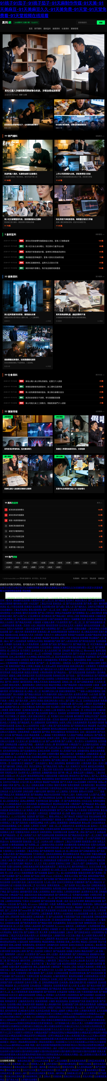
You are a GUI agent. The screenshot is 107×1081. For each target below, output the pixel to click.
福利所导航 (25, 960)
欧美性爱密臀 (17, 898)
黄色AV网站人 (68, 988)
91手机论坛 (95, 970)
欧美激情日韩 (61, 835)
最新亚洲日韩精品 (96, 766)
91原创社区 (42, 813)
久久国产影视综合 (80, 663)
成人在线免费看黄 (69, 872)
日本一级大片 (6, 600)
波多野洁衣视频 (35, 688)
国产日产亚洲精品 (81, 706)
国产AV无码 (77, 703)
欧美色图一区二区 (21, 1063)
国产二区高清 (11, 910)
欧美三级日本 (13, 869)
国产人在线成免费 (18, 641)
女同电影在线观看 (37, 1007)
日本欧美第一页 (40, 916)
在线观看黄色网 (60, 985)
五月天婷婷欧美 (76, 719)
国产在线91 (33, 760)
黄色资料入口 (52, 957)
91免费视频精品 (41, 988)
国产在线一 (71, 675)
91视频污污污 (78, 919)
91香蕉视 (78, 625)
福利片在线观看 (29, 613)
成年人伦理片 (52, 954)
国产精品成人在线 (20, 735)
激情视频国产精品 (17, 666)
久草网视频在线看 (68, 757)
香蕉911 (67, 619)
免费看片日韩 (74, 991)
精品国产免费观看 (51, 782)
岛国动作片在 (68, 825)
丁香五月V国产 (78, 863)
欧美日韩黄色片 (75, 910)
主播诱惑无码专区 (26, 1001)
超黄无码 (70, 926)
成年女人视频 (73, 616)
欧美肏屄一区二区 (45, 898)
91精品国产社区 (16, 894)
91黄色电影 (86, 763)
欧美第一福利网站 (56, 1073)
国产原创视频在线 (85, 675)
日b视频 (22, 772)
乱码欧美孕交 (17, 763)
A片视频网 (87, 813)
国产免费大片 (70, 979)
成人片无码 (18, 926)
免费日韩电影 (71, 669)
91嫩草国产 (56, 966)
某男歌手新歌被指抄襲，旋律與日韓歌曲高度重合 (45, 252)
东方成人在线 (83, 747)
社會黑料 (65, 28)
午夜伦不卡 (48, 634)
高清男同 (90, 1007)
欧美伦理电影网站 (67, 691)
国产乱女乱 (22, 904)
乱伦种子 (70, 600)
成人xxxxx (33, 904)
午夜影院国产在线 (72, 916)
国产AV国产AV (20, 616)
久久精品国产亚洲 (76, 1070)
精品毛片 (29, 863)
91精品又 (26, 963)
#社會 (26, 563)
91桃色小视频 (87, 998)
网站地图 (26, 590)
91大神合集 (73, 728)
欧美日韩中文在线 (72, 1076)
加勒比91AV (28, 998)
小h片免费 (93, 694)
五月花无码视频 (42, 838)
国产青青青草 (50, 991)
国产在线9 (36, 703)
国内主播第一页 (56, 800)
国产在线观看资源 (19, 688)
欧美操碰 (60, 941)
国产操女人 (85, 775)
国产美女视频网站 (97, 819)
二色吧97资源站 (35, 700)
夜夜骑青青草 (30, 631)
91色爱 (52, 904)
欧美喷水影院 (59, 697)
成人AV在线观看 (21, 985)
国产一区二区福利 (65, 628)
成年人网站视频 (12, 916)
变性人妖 (69, 606)
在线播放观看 (70, 844)
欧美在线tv (88, 904)
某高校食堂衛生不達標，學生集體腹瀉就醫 (42, 398)
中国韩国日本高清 (27, 663)
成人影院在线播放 (15, 653)
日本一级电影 (23, 825)
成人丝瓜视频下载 (52, 650)
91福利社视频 (40, 791)
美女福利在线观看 (94, 963)
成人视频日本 (13, 650)
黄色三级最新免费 (41, 966)
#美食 (50, 567)
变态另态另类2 (90, 910)
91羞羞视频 (36, 732)
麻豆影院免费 (92, 957)
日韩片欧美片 (52, 1063)
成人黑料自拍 (72, 851)
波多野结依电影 (12, 638)
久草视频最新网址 (97, 738)
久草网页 (35, 825)
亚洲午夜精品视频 (92, 857)
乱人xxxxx (60, 926)
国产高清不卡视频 (28, 719)
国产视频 (63, 998)
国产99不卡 (90, 832)
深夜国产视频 (6, 982)
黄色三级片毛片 (67, 753)
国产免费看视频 (47, 851)
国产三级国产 (91, 788)
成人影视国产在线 (68, 750)
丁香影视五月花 (63, 866)
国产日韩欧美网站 (87, 851)
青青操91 (50, 995)
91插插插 (17, 885)
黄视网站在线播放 (8, 760)
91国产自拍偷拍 (55, 619)
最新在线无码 (99, 1063)
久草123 (101, 923)
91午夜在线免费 (29, 804)
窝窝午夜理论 (57, 891)
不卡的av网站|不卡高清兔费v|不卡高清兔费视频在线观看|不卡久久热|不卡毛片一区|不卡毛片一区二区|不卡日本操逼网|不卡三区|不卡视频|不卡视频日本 (53, 1029)
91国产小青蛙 (46, 725)
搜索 (101, 23)
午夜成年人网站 (69, 966)
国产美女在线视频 (39, 713)
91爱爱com (10, 775)
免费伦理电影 (73, 785)
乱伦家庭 (17, 644)
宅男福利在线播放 (80, 894)
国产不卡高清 (66, 782)
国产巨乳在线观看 (77, 672)
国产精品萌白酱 (32, 929)
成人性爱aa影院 (48, 666)
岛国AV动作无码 (65, 694)
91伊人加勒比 (50, 822)
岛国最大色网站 (73, 951)
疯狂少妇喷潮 (30, 898)
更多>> (99, 503)
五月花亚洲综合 (93, 760)
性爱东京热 (58, 769)
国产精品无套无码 (63, 879)
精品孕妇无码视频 (52, 794)
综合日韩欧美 (78, 656)
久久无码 (59, 970)
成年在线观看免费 (87, 1004)
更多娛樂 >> (100, 277)
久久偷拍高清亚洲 (13, 804)
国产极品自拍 (59, 951)
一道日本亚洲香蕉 (32, 628)
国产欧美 (98, 735)
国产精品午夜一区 (81, 644)
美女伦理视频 (6, 603)
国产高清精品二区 (8, 619)
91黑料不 (48, 951)
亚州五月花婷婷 (41, 1060)
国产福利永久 (80, 606)
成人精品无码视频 (89, 631)
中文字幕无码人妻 (98, 644)
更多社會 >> (100, 375)
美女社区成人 (6, 888)
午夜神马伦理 (32, 976)
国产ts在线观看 (56, 916)
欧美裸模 (84, 638)
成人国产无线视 (18, 879)
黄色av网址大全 (20, 678)
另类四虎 (57, 653)
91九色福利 (5, 879)
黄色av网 (86, 822)
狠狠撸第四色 (13, 1007)
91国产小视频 (83, 929)
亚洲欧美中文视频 (26, 1010)
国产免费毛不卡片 (45, 970)
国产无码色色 (21, 822)
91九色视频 (91, 653)
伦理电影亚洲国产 (23, 738)
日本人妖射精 (20, 797)
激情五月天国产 (92, 716)
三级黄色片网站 (47, 844)
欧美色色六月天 (26, 634)
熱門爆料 (38, 28)
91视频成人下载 (7, 822)
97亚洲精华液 (34, 616)
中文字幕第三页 (12, 716)
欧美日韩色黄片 (77, 666)
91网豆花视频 (90, 710)
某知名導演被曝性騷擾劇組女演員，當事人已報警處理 (47, 241)
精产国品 (83, 876)
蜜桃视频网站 (67, 829)
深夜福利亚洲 (46, 935)
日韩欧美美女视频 (30, 866)
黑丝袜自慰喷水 (10, 913)
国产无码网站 (33, 913)
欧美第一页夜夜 (22, 625)
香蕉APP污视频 (86, 791)
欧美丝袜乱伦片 (22, 1067)
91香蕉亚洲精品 (36, 822)
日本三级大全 (28, 847)
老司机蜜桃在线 (16, 691)
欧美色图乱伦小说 (17, 810)
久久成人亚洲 (50, 882)
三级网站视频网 (14, 948)
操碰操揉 (39, 1004)
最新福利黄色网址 (68, 1063)
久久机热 (98, 681)
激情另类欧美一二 (55, 885)
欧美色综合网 (41, 619)
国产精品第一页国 (91, 807)
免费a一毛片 (64, 766)
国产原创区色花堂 (86, 641)
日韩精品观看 (11, 744)
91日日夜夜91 (46, 647)
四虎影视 (41, 719)
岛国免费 (31, 816)
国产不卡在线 (79, 653)
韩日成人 (70, 907)
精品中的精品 (55, 685)
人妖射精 (44, 644)
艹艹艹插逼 (99, 791)
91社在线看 (61, 910)
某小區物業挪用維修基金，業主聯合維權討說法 (44, 392)
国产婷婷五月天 (25, 857)
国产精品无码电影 (23, 622)
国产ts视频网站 (81, 819)
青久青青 (43, 932)
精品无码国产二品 (89, 951)
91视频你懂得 (53, 753)
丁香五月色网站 (20, 609)
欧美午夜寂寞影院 (63, 779)
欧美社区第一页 (47, 919)
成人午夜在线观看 (15, 606)
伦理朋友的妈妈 (22, 832)
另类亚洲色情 (17, 672)
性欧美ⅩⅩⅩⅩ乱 (11, 634)
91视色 (103, 744)
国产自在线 (98, 813)
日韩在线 (67, 663)
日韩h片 (47, 1076)
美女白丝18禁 (61, 938)
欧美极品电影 (55, 681)
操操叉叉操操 (85, 1063)
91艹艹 (88, 688)
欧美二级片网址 (72, 941)
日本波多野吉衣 (98, 822)
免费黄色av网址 (64, 904)
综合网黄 (59, 844)
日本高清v (64, 982)
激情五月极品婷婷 (63, 613)
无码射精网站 (52, 722)
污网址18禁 (94, 988)
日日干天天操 (29, 1070)
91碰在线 (75, 638)
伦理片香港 (14, 966)
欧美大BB (88, 719)
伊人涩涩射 (21, 775)
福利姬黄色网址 (39, 738)
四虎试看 (98, 678)
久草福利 (8, 644)
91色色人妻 (49, 744)
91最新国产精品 (25, 744)
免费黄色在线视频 (97, 948)
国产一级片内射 (16, 631)
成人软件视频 (42, 788)
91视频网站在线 (12, 660)
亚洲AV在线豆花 (76, 944)
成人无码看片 (30, 813)
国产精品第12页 (20, 860)
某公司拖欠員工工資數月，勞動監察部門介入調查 (45, 403)
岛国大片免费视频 (15, 628)
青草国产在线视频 (76, 634)
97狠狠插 (87, 898)
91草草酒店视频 (73, 647)
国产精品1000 (94, 879)
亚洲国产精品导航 (93, 634)
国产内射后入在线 (97, 938)
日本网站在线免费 (91, 700)
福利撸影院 (79, 716)
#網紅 (35, 563)
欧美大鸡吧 (98, 935)
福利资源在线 (36, 660)
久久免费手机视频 (77, 609)
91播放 (52, 1001)
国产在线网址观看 (45, 835)
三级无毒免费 (46, 913)
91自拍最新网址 (50, 660)
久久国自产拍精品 (75, 735)
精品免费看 (34, 735)
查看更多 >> (100, 136)
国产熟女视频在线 (46, 797)
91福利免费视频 (14, 998)
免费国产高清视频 (85, 966)
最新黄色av (79, 957)
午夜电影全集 (65, 703)
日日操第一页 (77, 710)
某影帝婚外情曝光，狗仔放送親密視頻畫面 (42, 268)
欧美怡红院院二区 (46, 656)
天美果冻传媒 (82, 794)
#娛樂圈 (9, 563)
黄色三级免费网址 (57, 763)
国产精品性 (60, 600)
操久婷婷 (42, 753)
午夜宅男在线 (55, 788)
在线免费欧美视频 (59, 631)
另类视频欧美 (27, 872)
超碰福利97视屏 (97, 954)
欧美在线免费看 (97, 750)
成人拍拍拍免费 (86, 728)
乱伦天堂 (90, 960)
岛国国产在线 (33, 938)
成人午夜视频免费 (19, 991)
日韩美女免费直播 (98, 929)
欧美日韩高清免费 (46, 894)
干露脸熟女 (47, 985)
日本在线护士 (41, 763)
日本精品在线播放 (56, 932)
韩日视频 (71, 797)
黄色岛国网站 (80, 660)
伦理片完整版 (98, 757)
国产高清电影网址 (72, 800)
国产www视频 (24, 910)
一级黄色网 (38, 744)
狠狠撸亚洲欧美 (87, 616)
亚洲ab (18, 725)
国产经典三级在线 (59, 760)
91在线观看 (39, 998)
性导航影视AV (72, 732)
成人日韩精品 (28, 948)
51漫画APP (59, 841)
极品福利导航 (26, 966)
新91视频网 (18, 694)
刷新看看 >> (100, 234)
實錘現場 (74, 28)
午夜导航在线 (42, 800)
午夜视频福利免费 (89, 991)
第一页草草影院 (58, 907)
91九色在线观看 (81, 913)
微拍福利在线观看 (21, 600)
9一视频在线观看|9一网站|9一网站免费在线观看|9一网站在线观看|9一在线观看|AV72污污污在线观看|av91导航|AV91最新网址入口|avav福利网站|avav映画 (53, 1041)
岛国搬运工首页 (7, 832)
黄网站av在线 (51, 998)
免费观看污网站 (60, 888)
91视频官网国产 (47, 819)
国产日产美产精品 (65, 810)
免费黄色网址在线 (21, 769)
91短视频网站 (97, 932)
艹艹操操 (80, 691)
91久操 (8, 735)
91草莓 (97, 966)
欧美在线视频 (6, 769)
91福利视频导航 (44, 697)
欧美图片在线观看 (32, 606)
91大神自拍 (16, 613)
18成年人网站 (65, 722)
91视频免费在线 (91, 976)
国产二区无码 (46, 973)
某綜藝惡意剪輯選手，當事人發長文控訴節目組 (44, 257)
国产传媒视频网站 (43, 888)
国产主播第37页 (31, 932)
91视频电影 (47, 653)
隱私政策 (93, 578)
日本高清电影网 (79, 722)
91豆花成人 (58, 876)
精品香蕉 (92, 725)
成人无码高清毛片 (11, 800)
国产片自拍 (22, 760)
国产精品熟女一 (60, 672)
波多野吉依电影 (80, 694)
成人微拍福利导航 (52, 1004)
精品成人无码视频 (89, 941)
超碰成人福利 (21, 1073)
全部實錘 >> (100, 411)
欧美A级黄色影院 (48, 866)
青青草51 (57, 913)
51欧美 (96, 685)
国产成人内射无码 (46, 613)
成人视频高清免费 (48, 860)
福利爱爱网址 (100, 829)
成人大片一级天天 (13, 919)
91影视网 (38, 634)
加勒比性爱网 (61, 634)
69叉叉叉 (13, 995)
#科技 (93, 563)
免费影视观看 (9, 713)
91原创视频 (5, 951)
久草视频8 (73, 791)
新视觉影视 (77, 779)
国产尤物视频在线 (80, 954)
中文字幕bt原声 (88, 847)
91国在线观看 (51, 775)
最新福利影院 (26, 891)
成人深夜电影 (35, 638)
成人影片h (79, 741)
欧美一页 (24, 1007)
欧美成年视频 (28, 1004)
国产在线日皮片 (18, 976)
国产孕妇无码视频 (94, 973)
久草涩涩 (20, 779)
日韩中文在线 (41, 685)
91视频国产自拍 (23, 713)
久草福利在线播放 (29, 1079)
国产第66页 (69, 816)
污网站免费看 (50, 688)
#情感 (16, 567)
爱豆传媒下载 (37, 963)
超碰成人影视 (26, 716)
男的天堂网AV (35, 766)
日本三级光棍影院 (17, 656)
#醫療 (33, 567)
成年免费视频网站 (11, 750)
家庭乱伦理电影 (31, 672)
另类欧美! (57, 1076)
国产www (40, 954)
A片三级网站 (62, 791)
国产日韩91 (18, 647)
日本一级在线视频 (88, 732)
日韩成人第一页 (69, 681)
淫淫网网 (55, 750)
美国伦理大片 (81, 600)
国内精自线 (46, 616)
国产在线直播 (40, 872)
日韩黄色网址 (92, 863)
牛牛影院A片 (39, 854)
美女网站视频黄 (69, 963)
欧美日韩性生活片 (34, 879)
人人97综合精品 (18, 816)
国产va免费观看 (53, 741)
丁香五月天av (63, 960)
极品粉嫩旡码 (93, 1070)
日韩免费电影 (23, 732)
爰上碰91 (81, 985)
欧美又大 (53, 713)
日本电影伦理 (52, 857)
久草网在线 (98, 688)
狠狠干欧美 (79, 788)
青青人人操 (5, 1063)
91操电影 (54, 929)
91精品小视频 (72, 1010)
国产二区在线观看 (96, 600)
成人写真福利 (89, 779)
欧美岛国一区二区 (31, 841)
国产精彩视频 (24, 669)
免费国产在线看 (10, 857)
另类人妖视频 (49, 863)
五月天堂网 (102, 1010)
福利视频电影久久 (80, 866)
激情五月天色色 (40, 681)
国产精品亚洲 (87, 804)
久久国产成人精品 (97, 794)
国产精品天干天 (65, 644)
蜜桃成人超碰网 (58, 1010)
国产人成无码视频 (69, 641)
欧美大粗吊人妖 (31, 935)
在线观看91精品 (14, 1004)
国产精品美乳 (23, 722)
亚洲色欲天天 (37, 650)
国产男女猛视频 (48, 910)
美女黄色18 (78, 857)
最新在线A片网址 (33, 779)
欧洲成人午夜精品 (8, 722)
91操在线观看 (87, 916)
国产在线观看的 (87, 995)
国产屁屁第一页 (80, 838)
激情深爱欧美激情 (30, 819)
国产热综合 (54, 757)
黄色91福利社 (82, 988)
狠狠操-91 (59, 819)
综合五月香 (75, 678)
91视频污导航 (96, 894)
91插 (91, 913)
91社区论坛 (86, 800)
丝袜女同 (35, 832)
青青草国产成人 (65, 660)
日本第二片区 (57, 979)
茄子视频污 (25, 650)
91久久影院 (58, 669)
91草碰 (29, 728)
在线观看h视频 (48, 606)
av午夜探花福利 (16, 863)
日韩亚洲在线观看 (96, 1060)
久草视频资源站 (62, 678)
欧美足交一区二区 (32, 653)
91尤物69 (49, 785)
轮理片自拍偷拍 (14, 866)
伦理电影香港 (55, 813)
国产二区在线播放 (59, 1060)
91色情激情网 (11, 663)
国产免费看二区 (32, 844)
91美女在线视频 (85, 685)
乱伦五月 (22, 913)
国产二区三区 (48, 600)
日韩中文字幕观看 (96, 606)
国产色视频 (69, 885)
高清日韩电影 (65, 954)
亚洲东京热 (67, 653)
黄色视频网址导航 (35, 775)
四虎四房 (64, 944)
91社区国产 (33, 603)
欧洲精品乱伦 (6, 1067)
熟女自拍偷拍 (95, 816)
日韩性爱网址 (46, 832)
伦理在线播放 (80, 628)
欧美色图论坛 (83, 697)
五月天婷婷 (60, 995)
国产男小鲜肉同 (12, 681)
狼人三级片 (80, 1007)
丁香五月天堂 (46, 603)
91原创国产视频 (10, 703)
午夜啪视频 (21, 973)
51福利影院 (51, 960)
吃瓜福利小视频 (58, 706)
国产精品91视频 (44, 923)
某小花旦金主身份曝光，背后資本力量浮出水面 (44, 246)
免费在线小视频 (42, 706)
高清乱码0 (89, 735)
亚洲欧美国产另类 (77, 1001)
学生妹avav (32, 797)
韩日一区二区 (88, 647)
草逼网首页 (90, 656)
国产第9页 (75, 847)
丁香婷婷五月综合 (77, 760)
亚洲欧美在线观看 (30, 710)
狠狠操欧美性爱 (22, 794)
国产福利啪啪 (99, 719)
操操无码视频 (84, 872)
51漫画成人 (89, 772)
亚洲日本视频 (43, 750)
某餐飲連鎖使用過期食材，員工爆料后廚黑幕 (43, 387)
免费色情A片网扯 (36, 829)
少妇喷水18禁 (46, 841)
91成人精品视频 (38, 625)
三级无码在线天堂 (34, 882)
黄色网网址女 (82, 738)
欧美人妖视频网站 (41, 891)
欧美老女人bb (63, 710)
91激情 (97, 998)
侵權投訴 (101, 578)
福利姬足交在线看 (13, 838)
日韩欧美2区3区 (74, 1073)
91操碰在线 (100, 616)
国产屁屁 (53, 644)
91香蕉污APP (26, 907)
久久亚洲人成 (21, 741)
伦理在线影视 (63, 860)
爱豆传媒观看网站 (63, 656)
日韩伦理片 (43, 904)
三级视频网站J (38, 960)
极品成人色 (60, 851)
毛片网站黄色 (68, 1007)
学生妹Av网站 (93, 609)
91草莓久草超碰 (33, 666)
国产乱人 (95, 775)
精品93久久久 (6, 797)
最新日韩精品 (30, 697)
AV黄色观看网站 (93, 691)
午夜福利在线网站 (8, 747)
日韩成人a (40, 995)
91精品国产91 (75, 744)
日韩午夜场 (34, 860)
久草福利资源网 (69, 747)
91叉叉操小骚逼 (73, 935)
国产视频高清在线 (79, 725)
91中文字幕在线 (27, 706)
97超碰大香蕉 (48, 622)
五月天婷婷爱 (9, 807)
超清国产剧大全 (12, 706)
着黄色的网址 (68, 1067)
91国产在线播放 (7, 876)
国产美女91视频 (94, 985)
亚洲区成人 (90, 944)
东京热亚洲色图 (42, 1010)
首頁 (30, 28)
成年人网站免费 (79, 879)
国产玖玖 (32, 970)
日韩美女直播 (37, 785)
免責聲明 (76, 578)
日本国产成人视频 (19, 957)
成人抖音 (72, 985)
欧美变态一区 (59, 603)
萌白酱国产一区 (96, 638)
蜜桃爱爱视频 (52, 625)
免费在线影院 (26, 916)
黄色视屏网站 (48, 779)
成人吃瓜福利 (24, 703)
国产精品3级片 (59, 616)
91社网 (61, 807)
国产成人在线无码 (34, 951)
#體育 (77, 563)
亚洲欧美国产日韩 (70, 1004)
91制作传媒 (92, 782)
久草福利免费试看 (18, 938)
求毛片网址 (87, 1076)
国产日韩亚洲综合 (82, 932)
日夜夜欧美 (5, 753)
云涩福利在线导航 (90, 744)
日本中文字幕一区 (32, 982)
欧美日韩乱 (67, 838)
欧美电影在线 (83, 844)
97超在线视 (22, 941)
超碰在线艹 (29, 763)
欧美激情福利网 (35, 991)
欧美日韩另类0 (51, 700)
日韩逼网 (66, 650)
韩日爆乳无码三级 (50, 691)
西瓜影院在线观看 (43, 675)
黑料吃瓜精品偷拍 (59, 728)
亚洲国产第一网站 (76, 832)
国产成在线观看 (48, 901)
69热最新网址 (59, 923)
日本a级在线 (35, 985)
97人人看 (11, 988)
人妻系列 (88, 703)
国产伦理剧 (49, 879)
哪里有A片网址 (71, 876)
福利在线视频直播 (92, 625)
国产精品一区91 (69, 948)
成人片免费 (65, 847)
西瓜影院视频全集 (77, 973)
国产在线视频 (87, 829)
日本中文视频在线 (65, 882)
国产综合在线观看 (74, 603)
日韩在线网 (28, 791)
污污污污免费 (95, 866)
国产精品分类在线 (32, 694)
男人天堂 (9, 872)
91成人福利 (61, 1070)
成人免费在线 (35, 782)
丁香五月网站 (32, 851)
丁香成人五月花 (67, 738)
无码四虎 (62, 713)
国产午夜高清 (66, 857)
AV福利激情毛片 (60, 976)
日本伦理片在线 (18, 882)
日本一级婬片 (62, 609)
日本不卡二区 (6, 647)
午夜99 (25, 901)
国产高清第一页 (98, 872)
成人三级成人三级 (48, 710)
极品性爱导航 (86, 713)
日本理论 (45, 929)
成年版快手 (40, 944)
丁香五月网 (47, 769)
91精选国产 (75, 804)
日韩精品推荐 (87, 869)
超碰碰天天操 (59, 647)
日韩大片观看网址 (8, 732)
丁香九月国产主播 (52, 963)
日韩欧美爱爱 (92, 753)
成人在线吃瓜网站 (28, 869)
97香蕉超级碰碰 (16, 844)
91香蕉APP (36, 600)
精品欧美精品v (49, 941)
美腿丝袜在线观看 (93, 901)
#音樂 (68, 563)
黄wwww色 (89, 650)
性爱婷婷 (7, 788)
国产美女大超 (12, 1079)
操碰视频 (64, 719)
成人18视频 (86, 935)
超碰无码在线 (30, 894)
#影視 (60, 563)
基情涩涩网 (78, 772)
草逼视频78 (69, 769)
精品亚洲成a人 (18, 929)
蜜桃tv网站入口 (56, 816)
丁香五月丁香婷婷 (13, 963)
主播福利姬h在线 (49, 772)
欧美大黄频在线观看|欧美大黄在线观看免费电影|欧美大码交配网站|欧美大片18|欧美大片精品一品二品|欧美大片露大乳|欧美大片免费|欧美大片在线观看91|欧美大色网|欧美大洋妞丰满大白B (53, 1054)
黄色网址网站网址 (8, 941)
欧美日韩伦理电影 (14, 1076)
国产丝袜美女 (11, 669)
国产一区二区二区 (77, 622)
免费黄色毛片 (74, 631)
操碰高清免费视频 (50, 703)
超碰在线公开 (91, 919)
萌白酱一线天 (62, 901)
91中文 (77, 829)
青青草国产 (56, 838)
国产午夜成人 (17, 697)
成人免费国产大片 (28, 835)
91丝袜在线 (68, 913)
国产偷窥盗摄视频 (94, 622)
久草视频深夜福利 (72, 891)
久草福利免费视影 (87, 1010)
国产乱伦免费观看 (63, 898)
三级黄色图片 (81, 926)
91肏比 (72, 938)
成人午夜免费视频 (30, 644)
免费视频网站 (35, 941)
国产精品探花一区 (11, 835)
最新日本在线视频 (27, 995)
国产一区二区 (49, 609)
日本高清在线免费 (78, 1060)
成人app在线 (87, 678)
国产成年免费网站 (61, 725)
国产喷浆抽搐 (88, 888)
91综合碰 (11, 904)
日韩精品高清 (74, 822)
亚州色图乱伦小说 (36, 741)
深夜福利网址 (83, 750)
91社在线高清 (96, 706)
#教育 (25, 567)
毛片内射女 (41, 885)
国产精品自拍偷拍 (24, 854)
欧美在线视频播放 (63, 919)
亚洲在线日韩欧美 (37, 1073)
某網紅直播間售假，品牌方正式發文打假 (41, 263)
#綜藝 (51, 563)
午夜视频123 (9, 851)
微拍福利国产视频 (52, 641)
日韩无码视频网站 (53, 854)
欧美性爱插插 (63, 666)
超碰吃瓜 (11, 779)
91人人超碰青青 (47, 938)
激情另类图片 (15, 710)
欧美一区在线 (52, 719)
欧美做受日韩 (59, 675)
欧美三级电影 (15, 944)
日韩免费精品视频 (50, 982)
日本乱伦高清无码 (96, 979)
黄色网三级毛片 (66, 957)
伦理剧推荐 (79, 882)
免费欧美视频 (16, 841)
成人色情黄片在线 (22, 757)
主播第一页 (36, 769)
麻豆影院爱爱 (29, 788)
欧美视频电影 (41, 1001)
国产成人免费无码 (83, 769)
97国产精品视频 (69, 685)
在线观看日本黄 (60, 832)
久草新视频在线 (14, 819)
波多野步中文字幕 (89, 891)
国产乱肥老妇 (13, 891)
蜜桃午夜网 (5, 847)
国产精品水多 (13, 960)
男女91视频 (85, 854)
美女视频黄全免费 (73, 807)
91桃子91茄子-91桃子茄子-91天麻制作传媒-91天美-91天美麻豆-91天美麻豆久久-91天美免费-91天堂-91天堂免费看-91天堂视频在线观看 (53, 9)
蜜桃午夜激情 (60, 785)
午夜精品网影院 (84, 757)
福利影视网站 (6, 1013)
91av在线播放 (79, 782)
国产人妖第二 (67, 741)
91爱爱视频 (71, 697)
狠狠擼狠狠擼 (74, 998)
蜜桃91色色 (76, 813)
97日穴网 (24, 782)
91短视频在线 (72, 995)
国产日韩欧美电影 (85, 681)
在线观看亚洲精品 (39, 757)
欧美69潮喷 (94, 663)
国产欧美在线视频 (25, 619)
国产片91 (32, 753)
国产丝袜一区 (6, 678)
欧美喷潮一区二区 (30, 979)
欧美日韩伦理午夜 (77, 982)
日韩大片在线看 (7, 741)
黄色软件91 (74, 775)
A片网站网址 (6, 932)
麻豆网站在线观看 (61, 804)
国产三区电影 (82, 938)
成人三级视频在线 (78, 860)
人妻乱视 (33, 678)
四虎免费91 (91, 672)
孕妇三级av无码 (83, 885)
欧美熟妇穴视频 (63, 863)
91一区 (62, 929)
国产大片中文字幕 (19, 753)
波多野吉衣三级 (82, 825)
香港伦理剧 (99, 728)
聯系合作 (84, 578)
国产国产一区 (42, 663)
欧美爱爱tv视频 (89, 841)
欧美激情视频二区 (33, 1076)
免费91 (69, 706)
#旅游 (58, 567)
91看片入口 (5, 957)
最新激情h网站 (75, 888)
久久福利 (39, 847)
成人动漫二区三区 (59, 869)
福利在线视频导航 (13, 979)
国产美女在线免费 (11, 907)
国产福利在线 (46, 669)
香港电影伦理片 (73, 763)
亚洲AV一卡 (96, 825)
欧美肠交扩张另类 (78, 766)
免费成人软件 (32, 810)
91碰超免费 (92, 982)
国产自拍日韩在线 (46, 1070)
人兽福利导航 (59, 935)
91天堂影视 (30, 954)
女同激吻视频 (73, 713)
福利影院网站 (26, 681)
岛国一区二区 (55, 825)
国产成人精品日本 (93, 882)
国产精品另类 (55, 988)
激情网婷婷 (10, 954)
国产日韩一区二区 (74, 700)
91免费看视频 (94, 926)
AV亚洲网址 (45, 760)
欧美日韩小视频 (18, 951)
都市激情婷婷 (62, 744)
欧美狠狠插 (62, 822)
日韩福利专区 (41, 948)
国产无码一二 (42, 816)
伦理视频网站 (93, 810)
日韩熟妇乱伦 (54, 1067)
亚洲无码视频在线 (15, 813)
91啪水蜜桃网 (33, 973)
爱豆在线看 (17, 788)
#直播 (43, 563)
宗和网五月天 (11, 772)
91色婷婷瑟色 (91, 741)
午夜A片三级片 (68, 794)
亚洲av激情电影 (27, 800)
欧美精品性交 (97, 669)
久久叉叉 (38, 863)
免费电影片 (80, 753)
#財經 (18, 563)
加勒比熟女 (65, 638)
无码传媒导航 (39, 857)
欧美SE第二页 (28, 885)
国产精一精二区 (65, 772)
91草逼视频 (62, 991)
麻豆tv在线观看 (7, 728)
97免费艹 (44, 825)
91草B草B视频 (46, 672)
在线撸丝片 (20, 728)
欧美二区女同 (55, 948)
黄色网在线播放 (76, 976)
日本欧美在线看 (12, 923)
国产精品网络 (70, 970)
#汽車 (42, 567)
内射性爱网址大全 (30, 919)
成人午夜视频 (80, 810)
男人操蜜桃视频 (38, 722)
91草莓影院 (90, 666)
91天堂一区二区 (91, 907)
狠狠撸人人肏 (37, 1063)
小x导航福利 (83, 948)
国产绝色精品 (37, 794)
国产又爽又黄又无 (53, 747)
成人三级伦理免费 (93, 613)
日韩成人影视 (84, 669)
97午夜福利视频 (49, 694)
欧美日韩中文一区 (41, 716)
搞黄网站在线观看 (19, 829)
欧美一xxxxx (93, 660)
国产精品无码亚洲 (76, 835)
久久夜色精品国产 (85, 1067)
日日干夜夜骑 (90, 1073)
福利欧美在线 (6, 926)
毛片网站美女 (46, 976)
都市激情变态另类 (71, 854)
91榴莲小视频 (96, 697)
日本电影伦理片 (88, 785)
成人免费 (66, 813)
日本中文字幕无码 (11, 782)
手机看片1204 (57, 716)
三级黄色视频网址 (13, 901)
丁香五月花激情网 (73, 841)
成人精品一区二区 (32, 691)
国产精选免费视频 (28, 923)
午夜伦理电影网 (58, 735)
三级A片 (69, 932)
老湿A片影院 (9, 854)
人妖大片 (20, 954)
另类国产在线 (82, 816)
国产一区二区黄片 (93, 835)
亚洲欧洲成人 (55, 663)
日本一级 (30, 888)
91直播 (20, 747)
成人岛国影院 (43, 869)
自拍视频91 (79, 688)
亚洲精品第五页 (45, 804)
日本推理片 (20, 851)
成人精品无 (71, 929)
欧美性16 (9, 757)
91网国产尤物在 (53, 1007)
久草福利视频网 (31, 647)
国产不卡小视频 (23, 807)
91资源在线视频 (52, 829)
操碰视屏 (35, 669)
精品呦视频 (82, 979)
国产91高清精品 (48, 628)
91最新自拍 (63, 775)
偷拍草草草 (77, 898)
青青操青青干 (11, 1001)
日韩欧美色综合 (98, 885)
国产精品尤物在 (50, 766)
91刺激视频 (18, 982)
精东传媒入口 (77, 650)
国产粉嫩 (36, 910)
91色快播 (68, 716)
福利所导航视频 (51, 847)
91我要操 (69, 819)
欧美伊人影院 (53, 738)
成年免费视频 (11, 1010)
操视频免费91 (28, 685)
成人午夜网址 (28, 838)
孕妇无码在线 (83, 970)
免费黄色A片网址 (35, 641)
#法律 (8, 567)
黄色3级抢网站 (35, 609)
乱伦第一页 (61, 797)
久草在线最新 (74, 869)
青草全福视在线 (58, 732)
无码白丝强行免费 (75, 923)
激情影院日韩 (90, 923)
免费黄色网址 (28, 944)
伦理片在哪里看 (98, 844)
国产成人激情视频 (41, 728)
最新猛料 (47, 28)
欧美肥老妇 (77, 904)
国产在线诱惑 (48, 926)
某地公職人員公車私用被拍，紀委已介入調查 (43, 381)
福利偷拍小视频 (20, 603)
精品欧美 (9, 985)
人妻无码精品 (93, 628)
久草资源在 (16, 847)
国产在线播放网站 (28, 750)
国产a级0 (60, 606)
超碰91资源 (8, 785)
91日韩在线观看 (61, 973)
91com (49, 876)
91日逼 (12, 973)
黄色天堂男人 (15, 685)
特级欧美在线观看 (65, 688)
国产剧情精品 (78, 613)
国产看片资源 (21, 700)
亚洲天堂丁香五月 (49, 807)
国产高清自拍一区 (41, 907)
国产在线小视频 (38, 876)
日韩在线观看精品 (8, 825)
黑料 (6, 22)
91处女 (27, 747)
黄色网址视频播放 (48, 810)
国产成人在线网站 (46, 678)
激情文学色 (18, 932)
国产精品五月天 (7, 794)
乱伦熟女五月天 (66, 625)
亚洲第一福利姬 (38, 1067)
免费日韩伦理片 (25, 1060)
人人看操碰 (45, 735)
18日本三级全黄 (77, 960)
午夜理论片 (45, 979)
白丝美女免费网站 (95, 619)
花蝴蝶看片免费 (78, 619)
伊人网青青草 (37, 747)
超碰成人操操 (15, 675)
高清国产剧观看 (83, 797)
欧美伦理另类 (92, 1001)
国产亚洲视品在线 (19, 970)
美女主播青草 (13, 719)
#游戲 (85, 563)
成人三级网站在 (33, 772)
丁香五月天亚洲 (16, 935)
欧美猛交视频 (28, 675)
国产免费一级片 (90, 603)
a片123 (17, 872)
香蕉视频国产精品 (96, 876)
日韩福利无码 (52, 944)
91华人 (62, 700)
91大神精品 (31, 656)
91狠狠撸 (24, 638)
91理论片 (92, 860)
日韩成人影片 (22, 766)
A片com (81, 963)
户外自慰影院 (61, 622)
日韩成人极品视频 (32, 926)
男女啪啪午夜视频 (96, 722)
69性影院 (24, 660)
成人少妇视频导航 (31, 725)
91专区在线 (67, 788)
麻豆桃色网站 (62, 1001)
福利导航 (51, 791)
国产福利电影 (9, 766)
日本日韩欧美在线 (37, 957)
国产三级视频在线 (24, 988)
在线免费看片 (19, 888)
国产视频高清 (100, 675)
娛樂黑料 (56, 28)
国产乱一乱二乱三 (22, 785)
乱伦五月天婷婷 (76, 901)
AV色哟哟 (35, 807)
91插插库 (37, 622)
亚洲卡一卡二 (54, 872)
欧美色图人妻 (43, 631)
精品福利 (79, 907)
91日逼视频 (35, 901)
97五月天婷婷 (15, 791)
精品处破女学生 (13, 1070)
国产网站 (46, 732)
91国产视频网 (94, 838)
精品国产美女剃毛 (50, 638)
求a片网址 (101, 725)
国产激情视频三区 (63, 894)
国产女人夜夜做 (22, 876)
